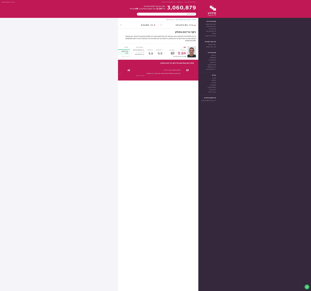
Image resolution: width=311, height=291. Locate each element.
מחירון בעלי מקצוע (210, 36)
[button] (120, 73)
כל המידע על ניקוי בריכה (190, 2)
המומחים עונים (212, 87)
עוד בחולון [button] (180, 2)
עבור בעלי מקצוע (211, 47)
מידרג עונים (212, 89)
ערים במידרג (212, 29)
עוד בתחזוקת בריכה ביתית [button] (168, 2)
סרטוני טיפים (212, 92)
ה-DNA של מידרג (211, 69)
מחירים (214, 83)
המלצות (213, 80)
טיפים (214, 78)
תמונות (214, 33)
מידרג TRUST (211, 67)
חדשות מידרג (212, 60)
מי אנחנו (213, 55)
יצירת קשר (213, 62)
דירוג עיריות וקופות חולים (209, 100)
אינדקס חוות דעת (211, 31)
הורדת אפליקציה (211, 26)
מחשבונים (213, 85)
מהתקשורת (213, 58)
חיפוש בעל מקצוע (211, 24)
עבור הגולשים (212, 44)
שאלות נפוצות (212, 65)
